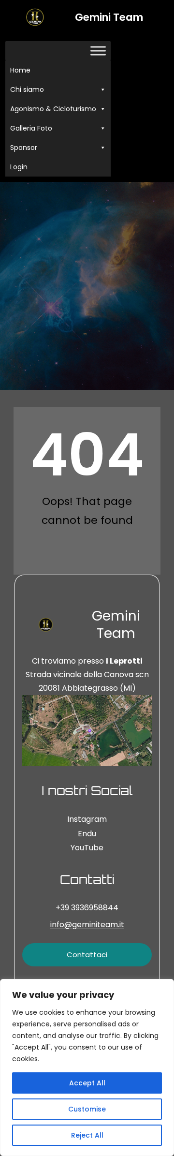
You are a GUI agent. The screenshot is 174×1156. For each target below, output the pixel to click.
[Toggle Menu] (98, 51)
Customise (87, 1109)
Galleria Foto (31, 128)
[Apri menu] (158, 109)
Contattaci (87, 954)
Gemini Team (109, 17)
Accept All (87, 1083)
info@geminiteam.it (87, 924)
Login (19, 167)
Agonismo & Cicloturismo (53, 109)
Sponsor (23, 147)
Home (20, 70)
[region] (87, 1067)
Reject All (87, 1135)
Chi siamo (27, 89)
